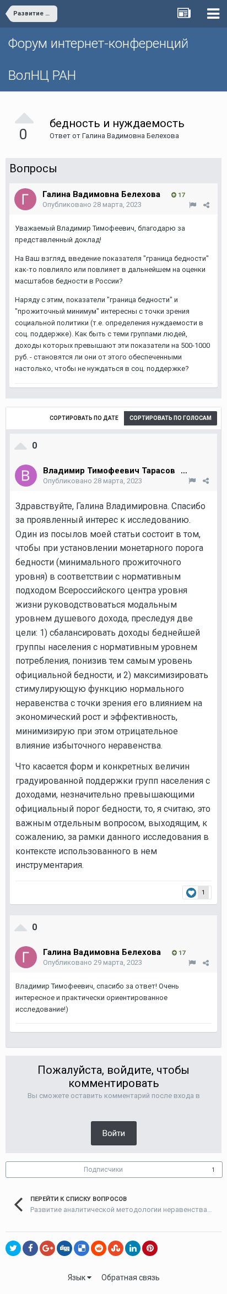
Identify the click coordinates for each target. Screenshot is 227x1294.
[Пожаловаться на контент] (192, 205)
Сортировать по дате (84, 418)
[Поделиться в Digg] (64, 1248)
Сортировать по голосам (170, 418)
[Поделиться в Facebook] (30, 1248)
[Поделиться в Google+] (47, 1248)
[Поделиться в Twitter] (13, 1248)
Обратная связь (130, 1277)
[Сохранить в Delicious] (81, 1248)
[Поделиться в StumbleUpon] (115, 1248)
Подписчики (103, 1169)
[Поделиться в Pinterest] (150, 1248)
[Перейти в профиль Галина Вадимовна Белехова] (25, 199)
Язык (77, 1277)
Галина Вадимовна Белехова (130, 136)
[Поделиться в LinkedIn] (132, 1248)
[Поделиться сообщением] (206, 205)
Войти (113, 1133)
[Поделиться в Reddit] (98, 1248)
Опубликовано (92, 204)
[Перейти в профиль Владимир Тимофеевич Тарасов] (26, 476)
